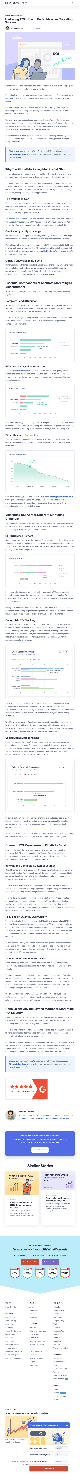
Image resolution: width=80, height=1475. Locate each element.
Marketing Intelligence (13, 1351)
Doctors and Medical (36, 1345)
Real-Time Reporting (13, 1355)
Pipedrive (56, 1314)
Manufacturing (34, 1365)
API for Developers (60, 1369)
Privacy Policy (24, 1462)
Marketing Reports (12, 1345)
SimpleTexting (58, 1321)
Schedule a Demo (60, 1375)
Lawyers (32, 1362)
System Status (60, 1379)
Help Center (57, 1358)
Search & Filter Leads (13, 1331)
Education (33, 1355)
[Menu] (72, 3)
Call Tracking (10, 1317)
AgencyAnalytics (59, 1310)
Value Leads (9, 1338)
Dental (31, 1348)
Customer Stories (59, 1362)
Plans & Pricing (11, 1307)
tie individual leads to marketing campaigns (54, 305)
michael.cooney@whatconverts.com (54, 1118)
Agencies (32, 1307)
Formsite (56, 1338)
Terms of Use (15, 1462)
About (55, 1389)
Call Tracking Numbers (13, 1358)
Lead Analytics (16, 15)
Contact (56, 1400)
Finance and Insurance (37, 1331)
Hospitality (33, 1328)
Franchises (33, 1314)
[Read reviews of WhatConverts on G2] (26, 1077)
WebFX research (23, 371)
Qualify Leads (10, 1334)
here (17, 151)
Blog (7, 15)
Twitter (24, 1118)
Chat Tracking (10, 1324)
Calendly (56, 1307)
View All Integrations (60, 1348)
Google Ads (57, 1317)
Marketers (33, 1310)
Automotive (33, 1338)
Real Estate (33, 1334)
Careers (59, 1393)
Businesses (33, 1317)
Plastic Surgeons (35, 1351)
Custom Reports (11, 1348)
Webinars (56, 1372)
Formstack (57, 1341)
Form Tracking (10, 1321)
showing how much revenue (61, 497)
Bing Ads (56, 1328)
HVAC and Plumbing (36, 1358)
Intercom (56, 1334)
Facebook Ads (58, 1331)
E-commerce (10, 1328)
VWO (55, 1324)
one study (69, 265)
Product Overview (59, 1396)
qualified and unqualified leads (39, 251)
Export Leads (10, 1341)
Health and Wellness (37, 1341)
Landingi (56, 1345)
